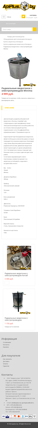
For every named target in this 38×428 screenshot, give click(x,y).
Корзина (6, 347)
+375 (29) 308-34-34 (16, 407)
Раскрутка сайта (19, 426)
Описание (9, 108)
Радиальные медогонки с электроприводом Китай (16, 274)
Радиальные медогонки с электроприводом (16, 319)
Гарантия (6, 366)
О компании (7, 342)
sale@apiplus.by (16, 403)
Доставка (6, 361)
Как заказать (7, 359)
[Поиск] (34, 29)
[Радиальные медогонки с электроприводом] (19, 302)
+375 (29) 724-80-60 (21, 409)
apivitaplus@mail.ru (28, 403)
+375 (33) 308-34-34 (15, 405)
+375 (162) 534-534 (14, 412)
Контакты (6, 345)
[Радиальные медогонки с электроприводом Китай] (19, 258)
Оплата (5, 364)
